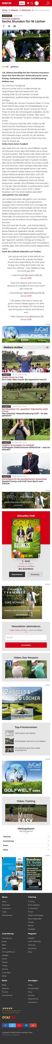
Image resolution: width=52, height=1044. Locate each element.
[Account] (37, 5)
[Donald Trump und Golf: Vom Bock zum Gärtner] (26, 463)
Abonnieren (17, 574)
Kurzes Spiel (33, 908)
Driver (4, 941)
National (5, 988)
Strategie (31, 929)
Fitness (31, 922)
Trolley (4, 966)
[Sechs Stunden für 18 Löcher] (26, 669)
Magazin (14, 10)
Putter (4, 959)
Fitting (4, 962)
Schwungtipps (34, 905)
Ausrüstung (8, 841)
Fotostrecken (33, 988)
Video (30, 985)
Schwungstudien (35, 919)
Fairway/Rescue (8, 952)
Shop (30, 992)
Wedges (5, 955)
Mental (30, 926)
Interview (32, 945)
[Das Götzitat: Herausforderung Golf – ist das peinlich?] (26, 393)
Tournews (6, 905)
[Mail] (14, 26)
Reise (5, 850)
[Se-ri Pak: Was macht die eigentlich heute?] (26, 361)
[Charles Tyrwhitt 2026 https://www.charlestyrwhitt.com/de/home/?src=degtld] (26, 500)
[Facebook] (3, 26)
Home (4, 10)
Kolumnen (26, 10)
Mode (4, 976)
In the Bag (6, 972)
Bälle (4, 945)
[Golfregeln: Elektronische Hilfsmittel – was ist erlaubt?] (26, 429)
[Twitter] (9, 26)
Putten (31, 912)
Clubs (4, 912)
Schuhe (5, 969)
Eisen (4, 948)
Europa (5, 992)
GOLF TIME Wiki (34, 941)
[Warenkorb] (28, 4)
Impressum (32, 1002)
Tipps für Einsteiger (35, 915)
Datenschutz (33, 999)
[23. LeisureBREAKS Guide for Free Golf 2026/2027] (26, 873)
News (5, 845)
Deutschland (7, 915)
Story (30, 952)
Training (6, 837)
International (7, 995)
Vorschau (35, 574)
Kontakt (31, 995)
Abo (22, 3)
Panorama (6, 908)
